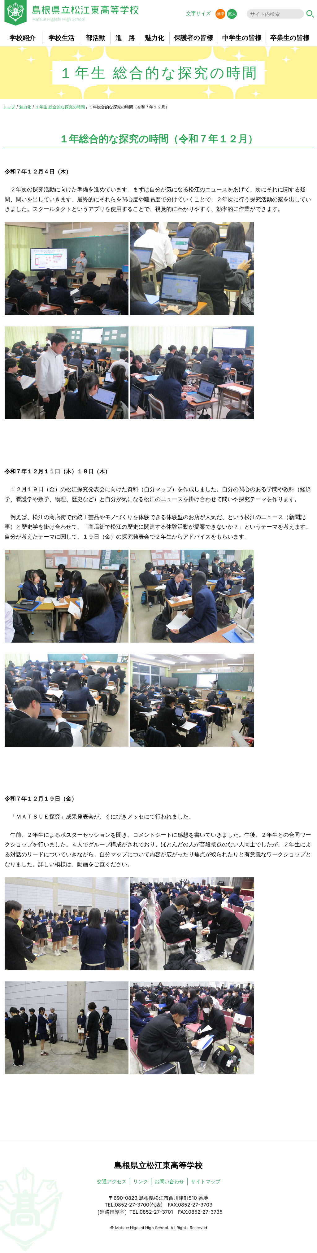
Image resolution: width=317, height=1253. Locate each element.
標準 (220, 13)
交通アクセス (112, 1181)
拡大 (232, 13)
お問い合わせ (169, 1181)
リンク (140, 1181)
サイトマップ (205, 1181)
